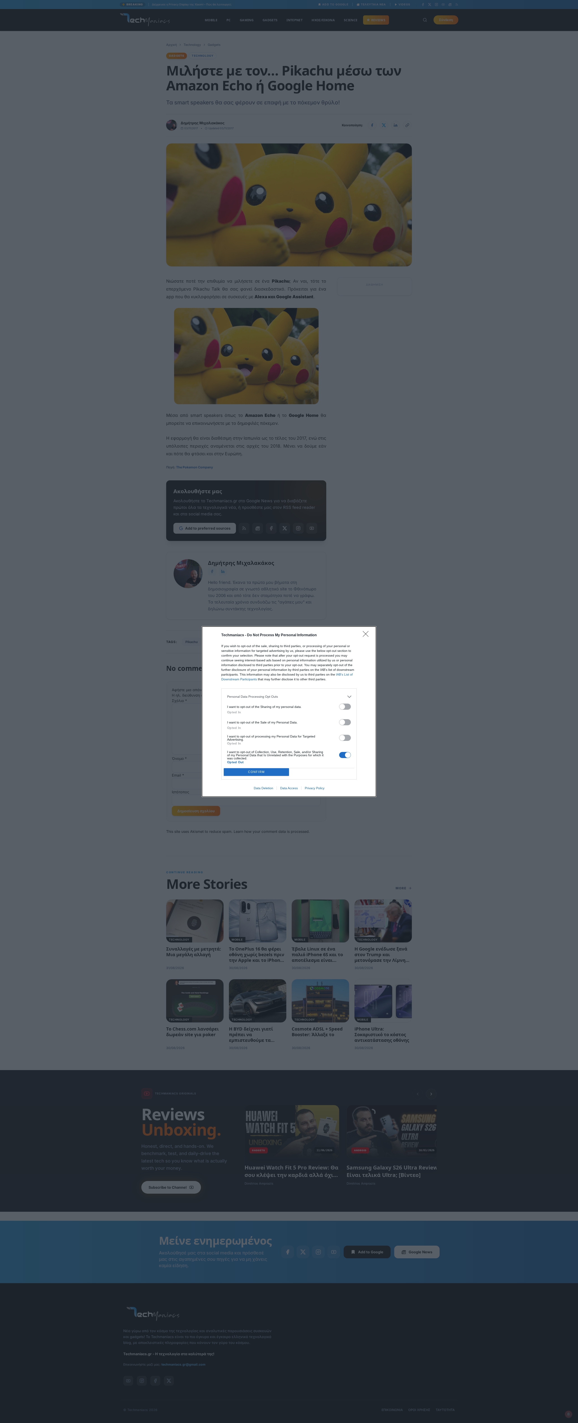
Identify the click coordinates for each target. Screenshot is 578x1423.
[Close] (367, 635)
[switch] (345, 707)
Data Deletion (263, 788)
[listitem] (289, 696)
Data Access (289, 788)
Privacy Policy (314, 788)
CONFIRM (256, 772)
